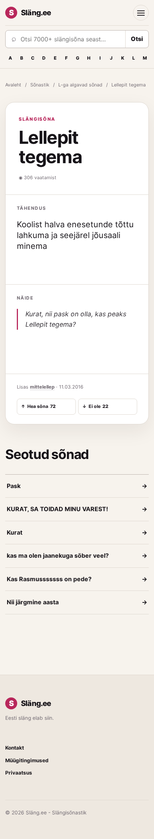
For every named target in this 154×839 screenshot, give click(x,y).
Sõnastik (39, 85)
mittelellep (42, 387)
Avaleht (13, 85)
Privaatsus (18, 773)
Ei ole (95, 406)
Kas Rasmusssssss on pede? (77, 579)
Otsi (137, 38)
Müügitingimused (27, 760)
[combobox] (70, 39)
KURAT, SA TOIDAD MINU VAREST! (77, 509)
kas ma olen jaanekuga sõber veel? (77, 555)
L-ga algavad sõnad (80, 85)
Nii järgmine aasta (77, 602)
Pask (77, 486)
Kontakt (14, 748)
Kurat (77, 532)
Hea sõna (38, 406)
